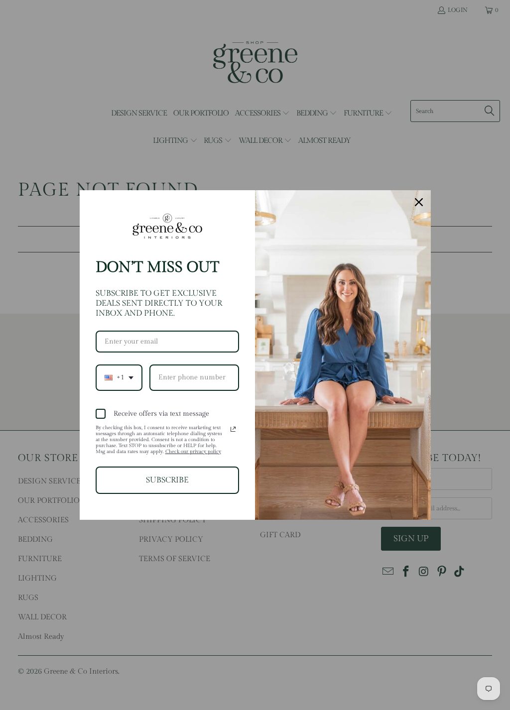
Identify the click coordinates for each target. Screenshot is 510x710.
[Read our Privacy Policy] (233, 429)
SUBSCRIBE (167, 480)
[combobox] (119, 377)
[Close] (419, 202)
